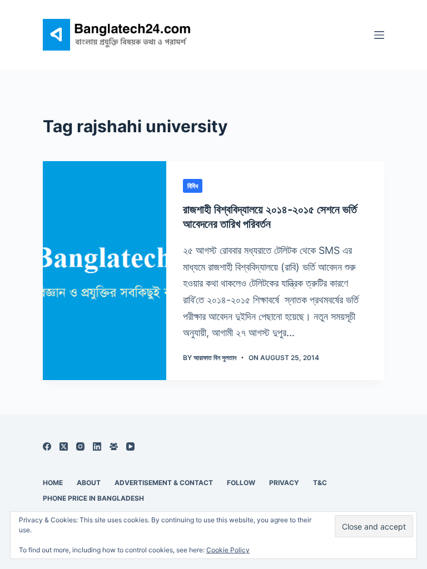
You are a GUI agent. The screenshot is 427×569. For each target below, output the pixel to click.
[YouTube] (130, 446)
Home (53, 482)
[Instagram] (80, 446)
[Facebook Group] (114, 446)
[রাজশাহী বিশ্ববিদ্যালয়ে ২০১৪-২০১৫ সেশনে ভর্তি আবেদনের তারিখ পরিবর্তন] (104, 270)
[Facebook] (47, 446)
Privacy (284, 482)
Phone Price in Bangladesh (93, 498)
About (89, 482)
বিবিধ (192, 186)
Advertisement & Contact (164, 482)
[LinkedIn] (97, 446)
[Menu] (379, 35)
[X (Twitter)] (63, 446)
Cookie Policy (228, 550)
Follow (241, 482)
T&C (320, 482)
